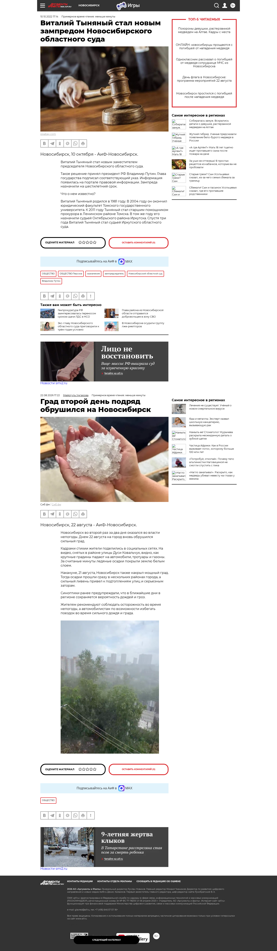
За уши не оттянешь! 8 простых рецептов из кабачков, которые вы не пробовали (212, 164)
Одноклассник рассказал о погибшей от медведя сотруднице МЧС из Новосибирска (204, 63)
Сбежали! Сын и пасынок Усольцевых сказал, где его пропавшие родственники (213, 191)
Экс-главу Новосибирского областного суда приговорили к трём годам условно (78, 326)
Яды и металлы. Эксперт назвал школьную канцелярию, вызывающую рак (209, 422)
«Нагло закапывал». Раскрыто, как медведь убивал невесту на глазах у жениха (212, 475)
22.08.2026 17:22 (50, 395)
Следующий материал (106, 940)
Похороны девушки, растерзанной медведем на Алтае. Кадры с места (204, 30)
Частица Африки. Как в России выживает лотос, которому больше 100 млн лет (211, 449)
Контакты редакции (80, 881)
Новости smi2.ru (53, 383)
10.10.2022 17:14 (49, 16)
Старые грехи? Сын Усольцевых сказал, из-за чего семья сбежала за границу (212, 177)
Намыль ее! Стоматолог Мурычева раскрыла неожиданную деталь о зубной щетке (211, 435)
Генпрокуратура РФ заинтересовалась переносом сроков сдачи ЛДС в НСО (77, 313)
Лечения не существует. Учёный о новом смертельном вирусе (210, 407)
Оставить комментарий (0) (138, 242)
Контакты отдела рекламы (114, 881)
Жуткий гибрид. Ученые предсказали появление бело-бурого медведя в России (212, 137)
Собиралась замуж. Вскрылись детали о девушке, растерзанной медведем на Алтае (210, 124)
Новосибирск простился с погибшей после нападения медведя (204, 95)
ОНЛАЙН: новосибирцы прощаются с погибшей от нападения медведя (204, 46)
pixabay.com (48, 134)
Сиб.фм (56, 504)
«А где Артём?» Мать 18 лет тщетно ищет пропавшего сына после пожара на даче (211, 150)
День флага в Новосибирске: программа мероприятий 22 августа (204, 79)
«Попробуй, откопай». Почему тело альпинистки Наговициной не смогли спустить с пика (211, 462)
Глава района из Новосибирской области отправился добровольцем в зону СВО (142, 313)
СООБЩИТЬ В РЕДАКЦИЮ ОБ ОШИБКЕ (158, 881)
